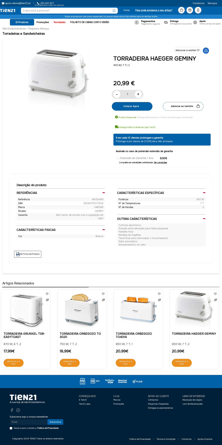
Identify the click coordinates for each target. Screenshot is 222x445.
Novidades (59, 22)
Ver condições (160, 162)
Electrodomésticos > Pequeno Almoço (25, 28)
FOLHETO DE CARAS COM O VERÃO (89, 22)
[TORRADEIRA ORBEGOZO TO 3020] (82, 310)
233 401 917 (47, 3)
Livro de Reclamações (193, 404)
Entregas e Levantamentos (160, 408)
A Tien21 (83, 400)
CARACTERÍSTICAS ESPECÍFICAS (140, 193)
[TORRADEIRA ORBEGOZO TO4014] (138, 310)
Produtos (23, 22)
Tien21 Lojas (84, 404)
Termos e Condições (166, 439)
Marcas (116, 400)
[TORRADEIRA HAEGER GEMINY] (194, 310)
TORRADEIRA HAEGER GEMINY (194, 333)
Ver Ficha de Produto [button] (29, 254)
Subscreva (55, 422)
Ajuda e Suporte (205, 439)
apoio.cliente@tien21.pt (18, 3)
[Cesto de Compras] (181, 10)
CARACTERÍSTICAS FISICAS (36, 230)
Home (127, 10)
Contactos (198, 3)
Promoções (43, 22)
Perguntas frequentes (158, 404)
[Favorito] (47, 293)
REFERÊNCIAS (27, 193)
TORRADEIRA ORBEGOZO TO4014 (134, 335)
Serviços (212, 3)
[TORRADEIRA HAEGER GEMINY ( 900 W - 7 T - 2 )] (59, 79)
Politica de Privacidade (47, 428)
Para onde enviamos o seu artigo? (153, 10)
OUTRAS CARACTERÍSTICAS (137, 219)
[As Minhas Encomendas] (189, 10)
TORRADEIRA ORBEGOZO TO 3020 (80, 335)
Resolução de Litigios (192, 400)
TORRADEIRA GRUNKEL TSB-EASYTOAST (24, 335)
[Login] (198, 10)
